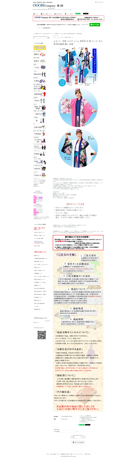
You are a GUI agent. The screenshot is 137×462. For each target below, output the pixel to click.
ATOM (38, 245)
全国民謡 (36, 184)
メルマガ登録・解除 (38, 238)
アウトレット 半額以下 (39, 183)
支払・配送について (47, 14)
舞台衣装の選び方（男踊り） (40, 294)
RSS (35, 245)
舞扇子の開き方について (39, 279)
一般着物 (36, 117)
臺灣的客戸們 (37, 309)
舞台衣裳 (36, 77)
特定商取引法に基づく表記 (66, 454)
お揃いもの (36, 186)
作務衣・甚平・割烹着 (39, 110)
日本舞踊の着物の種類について (41, 258)
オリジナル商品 (37, 51)
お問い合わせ (59, 14)
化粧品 (35, 157)
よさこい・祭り (60, 37)
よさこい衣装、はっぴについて (41, 264)
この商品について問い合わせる (87, 420)
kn (57, 35)
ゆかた (35, 104)
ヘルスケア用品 (37, 158)
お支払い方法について (39, 232)
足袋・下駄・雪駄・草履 (39, 130)
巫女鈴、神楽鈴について (39, 270)
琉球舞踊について (38, 273)
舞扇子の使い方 (37, 300)
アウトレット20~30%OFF (39, 180)
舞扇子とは (36, 255)
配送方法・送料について (39, 235)
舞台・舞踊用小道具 (38, 84)
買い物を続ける (83, 421)
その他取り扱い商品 (38, 165)
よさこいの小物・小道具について (41, 276)
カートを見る (70, 14)
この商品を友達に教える (85, 418)
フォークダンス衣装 (38, 144)
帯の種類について (38, 297)
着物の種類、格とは (38, 261)
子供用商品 (36, 137)
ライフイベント (37, 150)
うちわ (35, 71)
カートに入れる (79, 442)
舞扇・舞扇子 (37, 57)
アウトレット (37, 178)
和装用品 (36, 97)
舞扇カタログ (37, 267)
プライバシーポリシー (78, 454)
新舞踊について (37, 285)
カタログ (36, 172)
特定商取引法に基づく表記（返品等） (88, 417)
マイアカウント (100, 2)
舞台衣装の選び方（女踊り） (40, 291)
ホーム (36, 14)
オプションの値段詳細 (85, 415)
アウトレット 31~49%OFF (40, 181)
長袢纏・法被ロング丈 (69, 37)
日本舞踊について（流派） (40, 282)
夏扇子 (35, 64)
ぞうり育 (36, 306)
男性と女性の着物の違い (39, 288)
